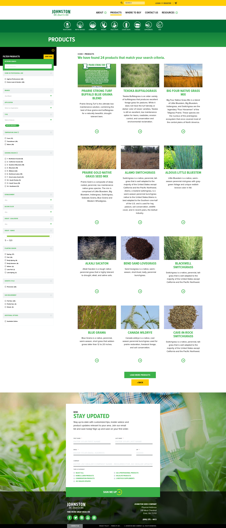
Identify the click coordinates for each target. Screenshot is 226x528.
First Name (77, 438)
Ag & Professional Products (127, 473)
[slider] (6, 236)
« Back (140, 382)
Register (167, 3)
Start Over (48, 57)
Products (116, 12)
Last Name (119, 438)
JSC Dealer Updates (83, 481)
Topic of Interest (79, 469)
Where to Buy (133, 12)
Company (76, 461)
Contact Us (151, 12)
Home (80, 54)
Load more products (140, 375)
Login (157, 3)
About (99, 12)
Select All (80, 473)
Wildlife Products (123, 476)
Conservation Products (85, 478)
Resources (168, 12)
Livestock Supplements (125, 478)
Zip (137, 450)
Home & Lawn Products (85, 476)
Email (75, 450)
